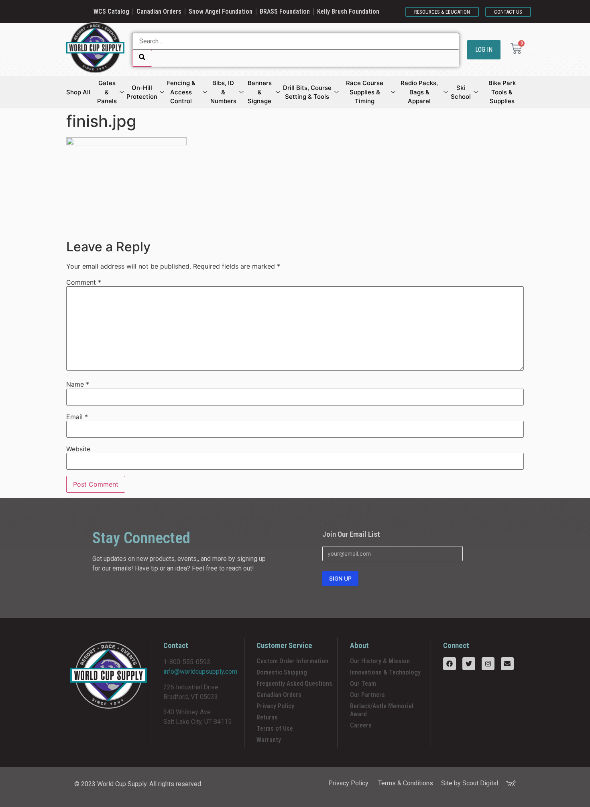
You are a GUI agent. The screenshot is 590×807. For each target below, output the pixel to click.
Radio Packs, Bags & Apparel (419, 92)
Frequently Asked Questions (294, 683)
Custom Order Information (292, 661)
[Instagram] (488, 663)
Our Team (363, 683)
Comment (83, 282)
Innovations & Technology (385, 672)
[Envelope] (507, 663)
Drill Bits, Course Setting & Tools (307, 92)
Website (78, 449)
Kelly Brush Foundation (348, 11)
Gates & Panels (107, 92)
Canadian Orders (158, 11)
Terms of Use (274, 728)
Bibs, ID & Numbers (223, 92)
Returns (267, 717)
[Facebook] (449, 663)
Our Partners (367, 695)
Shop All (78, 92)
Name (77, 384)
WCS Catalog (111, 11)
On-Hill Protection (141, 92)
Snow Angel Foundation (220, 11)
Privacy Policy (275, 706)
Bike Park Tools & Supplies (502, 92)
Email (77, 417)
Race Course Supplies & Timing (364, 92)
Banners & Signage (260, 92)
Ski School (461, 92)
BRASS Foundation (285, 11)
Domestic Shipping (281, 672)
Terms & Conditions (405, 783)
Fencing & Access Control (181, 92)
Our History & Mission (380, 661)
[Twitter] (468, 663)
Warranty (268, 740)
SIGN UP (340, 578)
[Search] (142, 58)
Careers (361, 725)
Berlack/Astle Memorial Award (381, 710)
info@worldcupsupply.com (200, 671)
